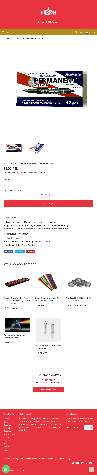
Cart (80, 32)
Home (6, 38)
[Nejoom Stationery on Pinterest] (82, 463)
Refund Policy (31, 458)
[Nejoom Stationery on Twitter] (73, 463)
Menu (7, 32)
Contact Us (59, 458)
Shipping (19, 173)
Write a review (48, 389)
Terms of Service (46, 458)
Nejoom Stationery (17, 470)
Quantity (8, 179)
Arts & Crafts (9, 434)
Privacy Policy (17, 458)
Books (6, 447)
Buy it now (48, 203)
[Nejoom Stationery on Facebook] (77, 463)
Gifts (6, 443)
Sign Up (89, 428)
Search (7, 458)
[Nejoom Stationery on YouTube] (90, 463)
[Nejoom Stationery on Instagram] (86, 463)
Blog (68, 458)
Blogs (6, 450)
